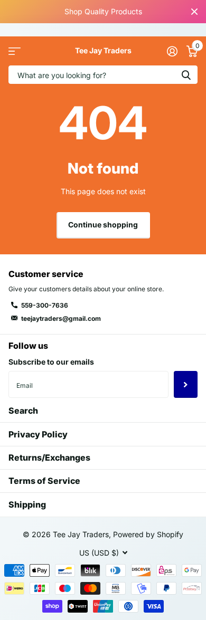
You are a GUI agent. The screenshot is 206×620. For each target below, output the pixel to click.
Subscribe (186, 384)
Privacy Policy (38, 434)
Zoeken (186, 74)
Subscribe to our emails (51, 361)
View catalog (14, 50)
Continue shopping (103, 224)
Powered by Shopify (148, 534)
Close (194, 11)
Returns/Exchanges (49, 457)
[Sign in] (171, 51)
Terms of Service (44, 480)
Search (23, 410)
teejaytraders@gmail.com (61, 318)
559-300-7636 (44, 305)
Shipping (27, 504)
